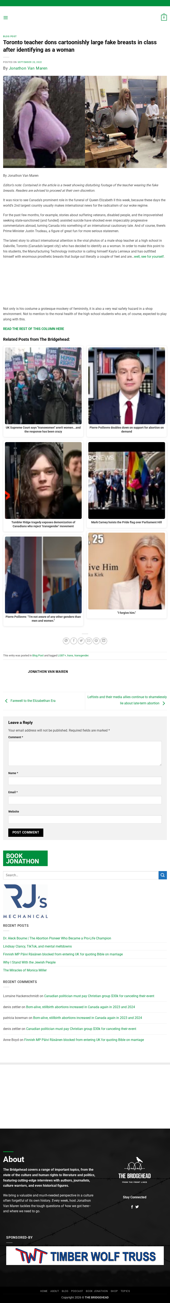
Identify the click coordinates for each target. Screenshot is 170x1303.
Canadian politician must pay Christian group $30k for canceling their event (99, 996)
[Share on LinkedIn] (103, 640)
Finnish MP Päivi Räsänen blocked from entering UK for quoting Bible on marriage (63, 954)
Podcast (77, 1291)
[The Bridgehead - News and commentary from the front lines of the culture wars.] (85, 17)
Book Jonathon (97, 1291)
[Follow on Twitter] (137, 1207)
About (54, 1291)
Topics (125, 1291)
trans (70, 655)
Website (13, 811)
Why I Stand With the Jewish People (29, 962)
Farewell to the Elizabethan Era (33, 701)
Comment (15, 737)
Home (44, 1291)
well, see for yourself (149, 257)
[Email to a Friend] (88, 640)
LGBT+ (62, 655)
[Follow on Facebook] (132, 1207)
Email (13, 792)
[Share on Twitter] (81, 640)
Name (13, 773)
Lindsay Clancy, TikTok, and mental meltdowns (37, 946)
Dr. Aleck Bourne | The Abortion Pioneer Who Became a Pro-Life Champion (57, 938)
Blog (65, 1291)
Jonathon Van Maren (28, 68)
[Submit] (163, 875)
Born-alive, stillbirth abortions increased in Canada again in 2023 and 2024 (80, 1007)
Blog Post (10, 36)
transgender (81, 655)
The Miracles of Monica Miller (25, 970)
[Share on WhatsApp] (66, 640)
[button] (5, 17)
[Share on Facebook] (73, 640)
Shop (114, 1291)
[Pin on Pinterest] (96, 640)
